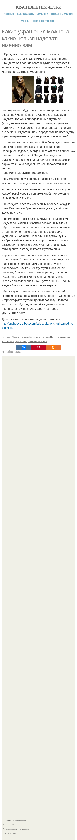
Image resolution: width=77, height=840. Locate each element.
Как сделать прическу (32, 14)
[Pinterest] (38, 347)
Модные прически (20, 336)
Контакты (7, 824)
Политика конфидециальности (16, 829)
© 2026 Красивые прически (14, 820)
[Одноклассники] (53, 347)
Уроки (25, 21)
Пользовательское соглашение (25, 824)
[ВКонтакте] (23, 347)
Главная (8, 14)
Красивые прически (38, 7)
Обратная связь (9, 833)
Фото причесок (43, 21)
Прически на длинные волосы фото (31, 341)
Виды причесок (62, 14)
